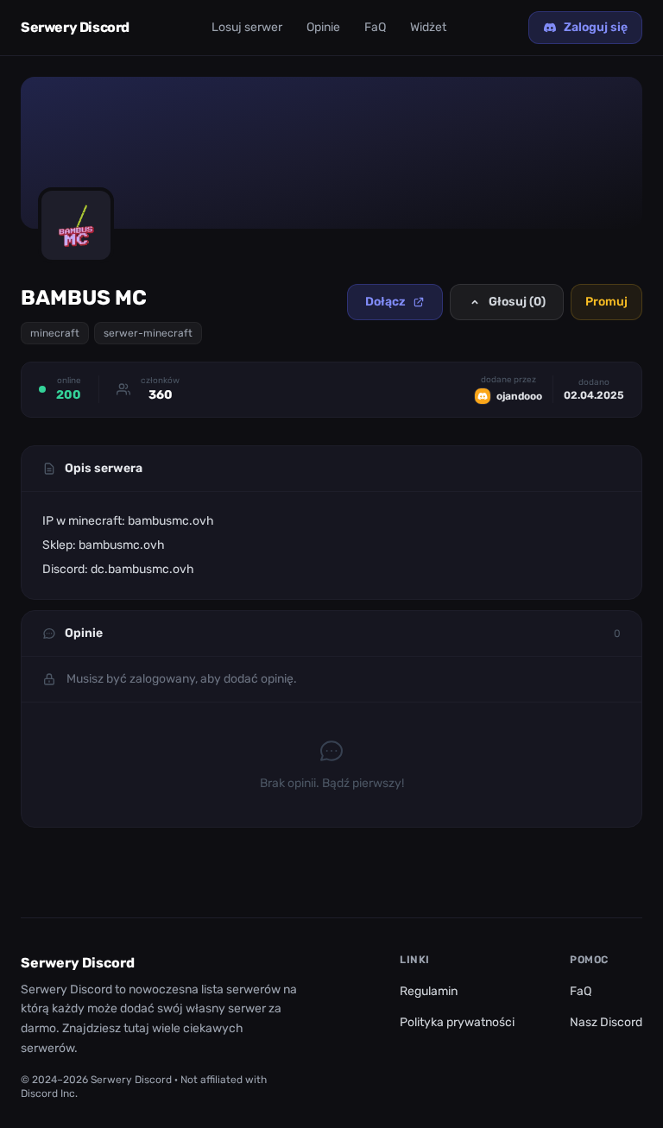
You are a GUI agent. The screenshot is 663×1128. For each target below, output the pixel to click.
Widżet (428, 27)
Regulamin (429, 991)
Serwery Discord (75, 27)
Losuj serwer (247, 27)
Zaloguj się (596, 27)
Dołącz (385, 301)
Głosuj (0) (517, 301)
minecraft (54, 333)
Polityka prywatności (457, 1022)
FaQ (375, 27)
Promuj (606, 301)
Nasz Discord (606, 1022)
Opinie (323, 27)
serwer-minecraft (148, 333)
